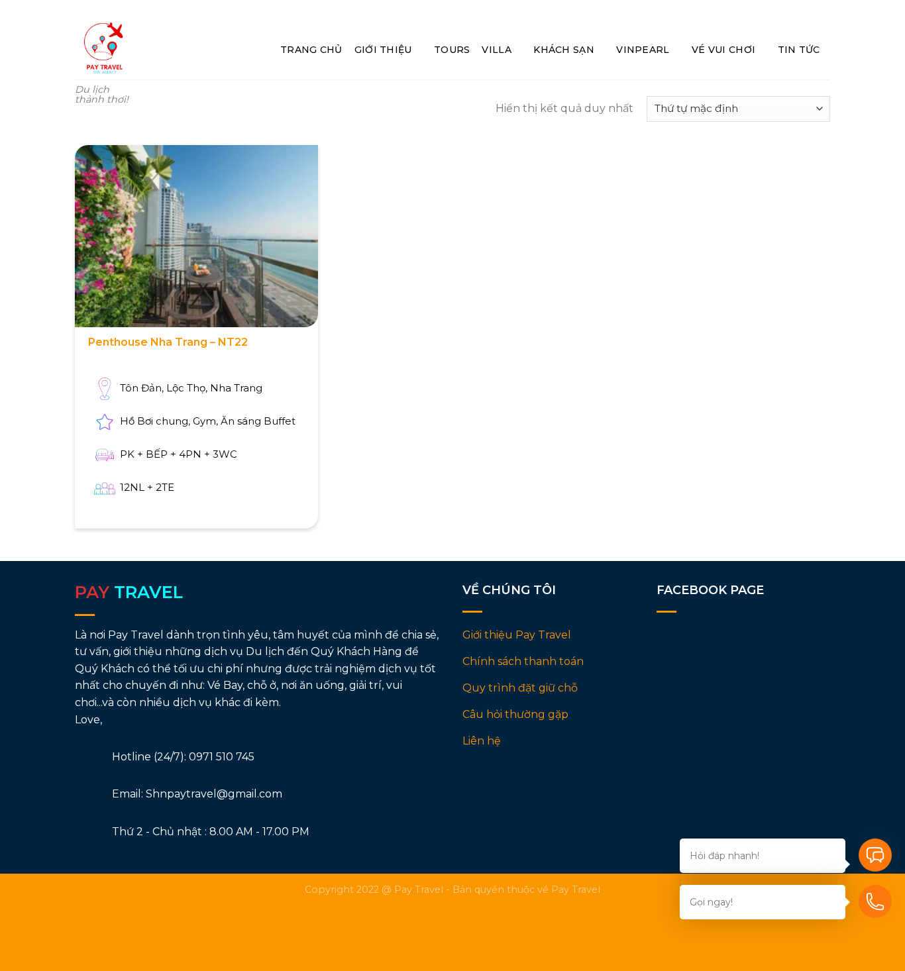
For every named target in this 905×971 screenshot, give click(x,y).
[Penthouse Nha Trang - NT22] (196, 236)
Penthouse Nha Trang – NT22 (168, 342)
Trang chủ (311, 50)
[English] (757, 10)
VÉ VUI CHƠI (723, 50)
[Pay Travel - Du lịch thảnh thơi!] (103, 48)
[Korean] (820, 10)
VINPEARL (642, 50)
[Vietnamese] (735, 10)
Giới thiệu (383, 50)
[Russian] (778, 10)
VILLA (496, 50)
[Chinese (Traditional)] (799, 10)
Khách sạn (563, 50)
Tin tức (799, 50)
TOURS (452, 50)
